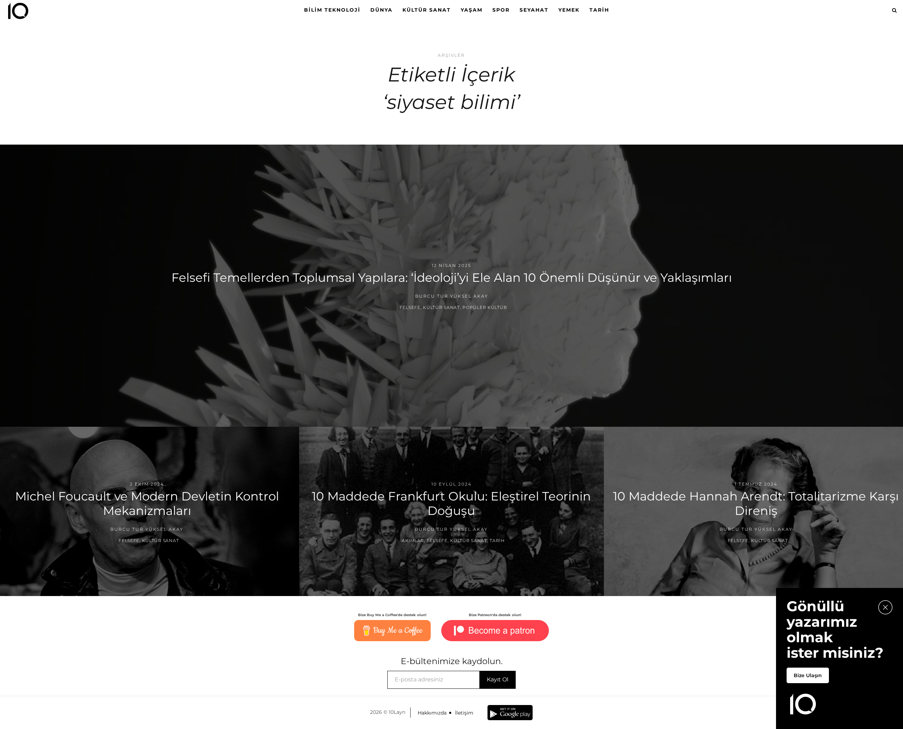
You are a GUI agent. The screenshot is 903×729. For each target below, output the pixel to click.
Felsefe (410, 307)
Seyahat (534, 10)
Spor (501, 10)
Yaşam (472, 10)
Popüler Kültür (484, 307)
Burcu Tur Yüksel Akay (451, 296)
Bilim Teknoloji (332, 10)
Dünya (381, 10)
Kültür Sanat (426, 10)
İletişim (464, 713)
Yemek (569, 10)
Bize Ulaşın (808, 675)
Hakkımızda (432, 713)
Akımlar (413, 540)
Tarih (599, 10)
